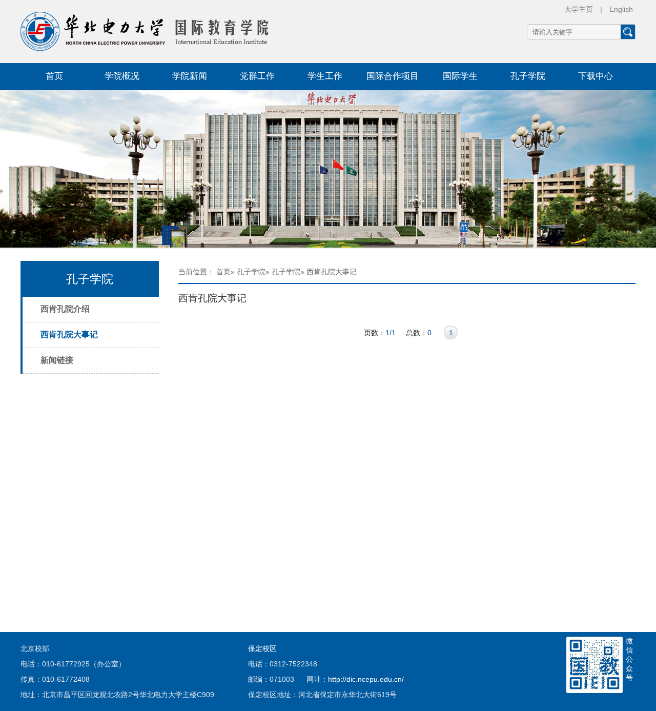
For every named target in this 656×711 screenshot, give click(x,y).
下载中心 (595, 75)
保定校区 (262, 648)
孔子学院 (527, 75)
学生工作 (325, 75)
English (621, 9)
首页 (54, 75)
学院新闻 (189, 75)
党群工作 (257, 75)
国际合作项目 (392, 75)
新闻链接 (56, 360)
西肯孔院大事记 (69, 334)
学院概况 (122, 75)
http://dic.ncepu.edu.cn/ (366, 679)
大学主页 (578, 9)
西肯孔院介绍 (65, 308)
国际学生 (460, 75)
